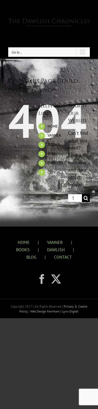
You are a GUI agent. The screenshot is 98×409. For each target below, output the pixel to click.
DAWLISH (55, 162)
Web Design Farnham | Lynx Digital (54, 311)
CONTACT (55, 172)
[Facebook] (42, 279)
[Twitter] (56, 279)
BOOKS (54, 144)
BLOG (52, 153)
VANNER (54, 135)
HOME (53, 126)
